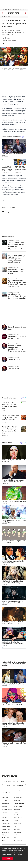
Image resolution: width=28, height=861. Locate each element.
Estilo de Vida (18, 818)
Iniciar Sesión (7, 781)
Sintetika (4, 818)
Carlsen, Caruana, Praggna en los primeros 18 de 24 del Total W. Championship (17, 349)
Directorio (4, 790)
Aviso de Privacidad (6, 792)
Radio (13, 207)
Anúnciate (7, 785)
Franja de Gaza (6, 829)
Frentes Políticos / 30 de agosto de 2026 (17, 337)
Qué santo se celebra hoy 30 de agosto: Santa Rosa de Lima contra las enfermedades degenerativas (17, 284)
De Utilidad (17, 823)
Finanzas (4, 806)
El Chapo (4, 835)
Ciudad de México (7, 809)
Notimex (7, 38)
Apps (15, 826)
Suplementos (18, 797)
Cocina (16, 812)
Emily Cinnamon (15, 9)
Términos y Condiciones (20, 790)
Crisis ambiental (6, 826)
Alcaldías (17, 809)
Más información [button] (17, 854)
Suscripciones (18, 841)
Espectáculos (5, 815)
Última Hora (17, 800)
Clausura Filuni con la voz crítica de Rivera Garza (16, 271)
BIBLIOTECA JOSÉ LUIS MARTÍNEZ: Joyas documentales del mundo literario (17, 259)
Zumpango (22, 9)
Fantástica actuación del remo (17, 328)
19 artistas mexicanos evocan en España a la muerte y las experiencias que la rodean (16, 246)
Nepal (9, 9)
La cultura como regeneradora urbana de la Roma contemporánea (17, 296)
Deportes (4, 812)
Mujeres (4, 841)
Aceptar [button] (8, 858)
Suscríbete (20, 785)
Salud (16, 815)
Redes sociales (18, 806)
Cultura (9, 207)
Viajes (16, 820)
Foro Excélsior (6, 823)
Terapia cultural (14, 359)
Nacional (4, 800)
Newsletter (20, 781)
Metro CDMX (5, 832)
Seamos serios (13, 368)
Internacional (5, 803)
